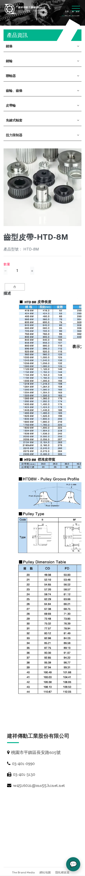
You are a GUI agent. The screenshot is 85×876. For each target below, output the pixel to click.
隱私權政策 (62, 872)
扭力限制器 (14, 135)
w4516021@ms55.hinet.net (38, 785)
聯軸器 (11, 76)
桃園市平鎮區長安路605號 (35, 752)
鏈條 (9, 46)
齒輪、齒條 (14, 90)
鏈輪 (9, 61)
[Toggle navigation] (71, 8)
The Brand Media (23, 872)
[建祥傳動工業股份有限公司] (25, 9)
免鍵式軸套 (14, 120)
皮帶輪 (11, 105)
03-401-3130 (23, 774)
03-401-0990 (23, 763)
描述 (7, 293)
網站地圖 (45, 872)
